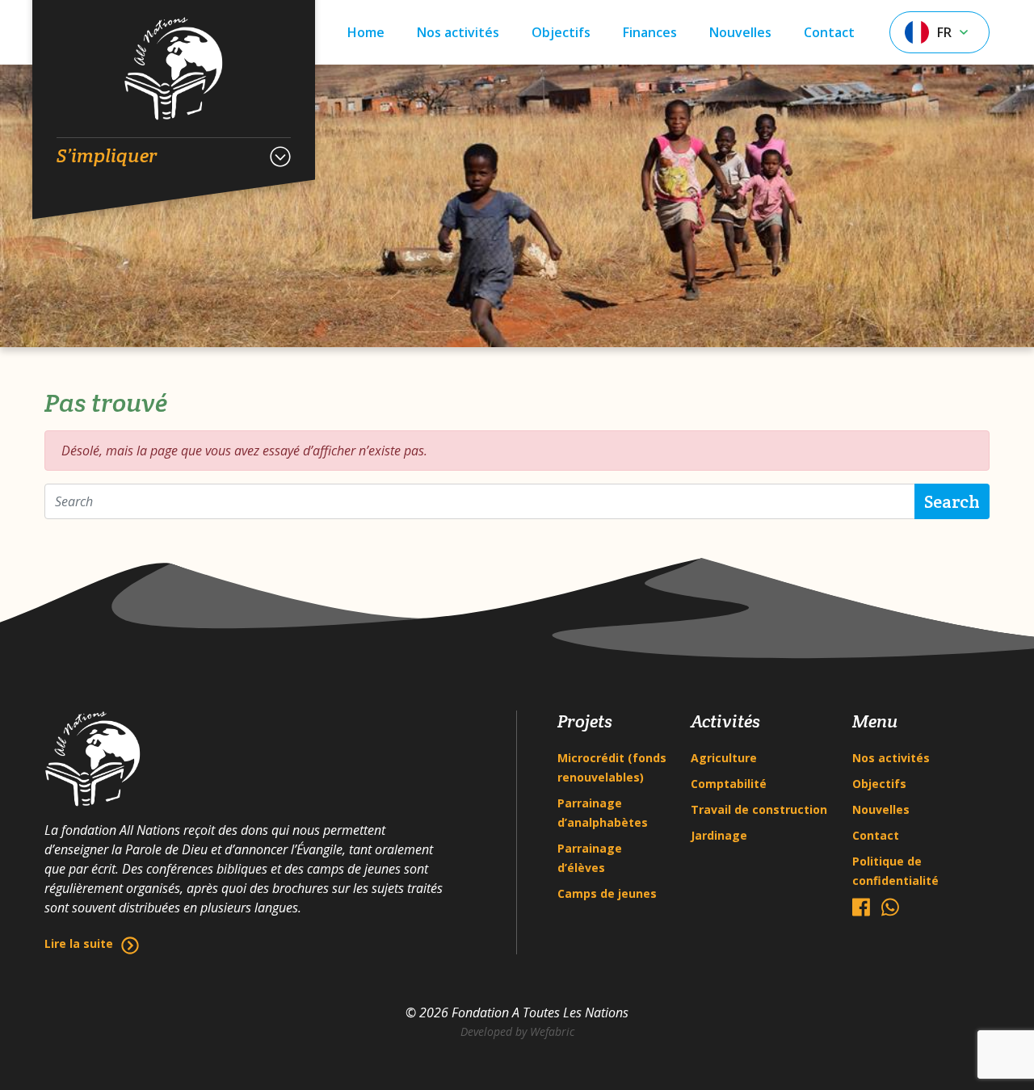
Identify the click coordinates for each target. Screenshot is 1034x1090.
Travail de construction (759, 809)
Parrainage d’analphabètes (602, 812)
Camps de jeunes (607, 893)
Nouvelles (740, 32)
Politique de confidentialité (895, 870)
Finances (650, 32)
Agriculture (724, 757)
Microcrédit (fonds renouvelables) (611, 767)
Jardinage (719, 835)
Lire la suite (78, 943)
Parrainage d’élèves (589, 858)
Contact (829, 32)
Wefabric (552, 1031)
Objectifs (561, 32)
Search (952, 501)
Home (366, 32)
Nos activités (458, 32)
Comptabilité (729, 783)
